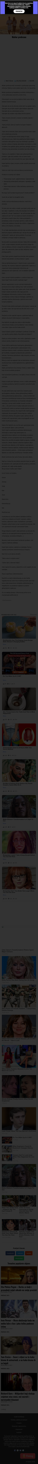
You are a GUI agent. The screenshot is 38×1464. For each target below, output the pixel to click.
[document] (19, 732)
